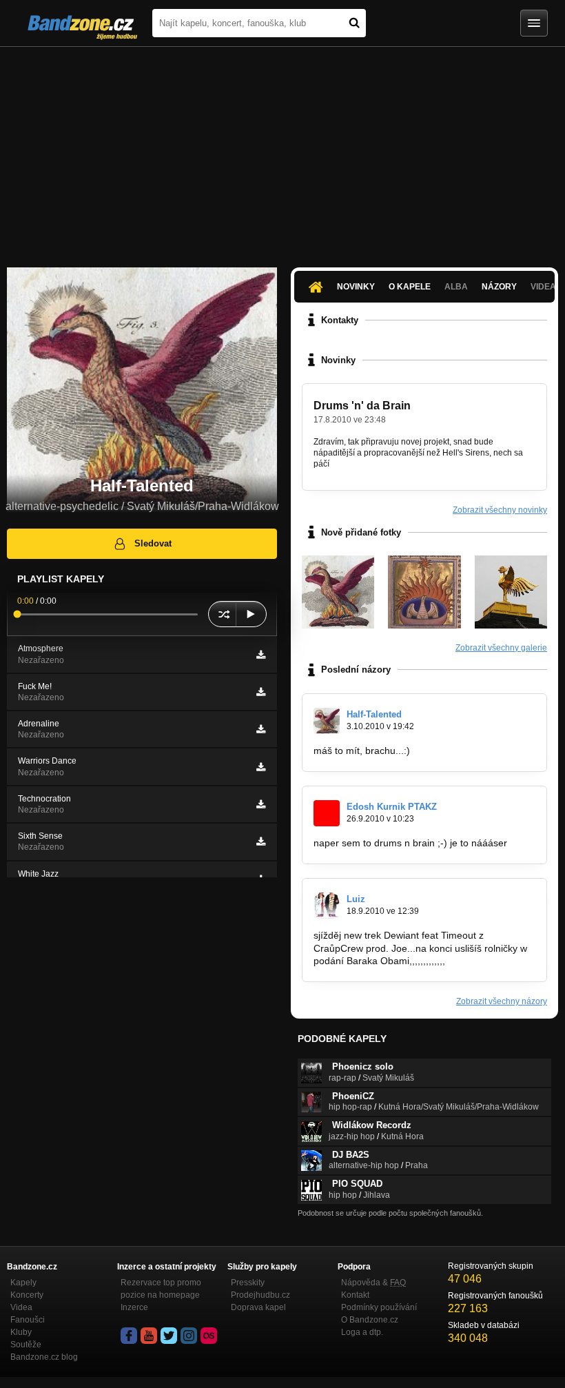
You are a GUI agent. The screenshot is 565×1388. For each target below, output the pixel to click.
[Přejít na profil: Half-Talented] (327, 721)
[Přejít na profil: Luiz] (327, 905)
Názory (499, 287)
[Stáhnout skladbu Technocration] (261, 804)
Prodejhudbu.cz (260, 1295)
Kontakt (355, 1295)
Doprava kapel (258, 1307)
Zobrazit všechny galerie (501, 648)
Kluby (21, 1332)
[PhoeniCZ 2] (424, 591)
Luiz (356, 899)
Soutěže (25, 1344)
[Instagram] (189, 1335)
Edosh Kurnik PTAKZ (392, 807)
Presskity (248, 1282)
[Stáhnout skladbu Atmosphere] (261, 655)
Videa (21, 1307)
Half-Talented (374, 714)
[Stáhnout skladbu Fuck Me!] (261, 692)
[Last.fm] (209, 1335)
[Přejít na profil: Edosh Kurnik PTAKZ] (327, 813)
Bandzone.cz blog (44, 1357)
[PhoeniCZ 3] (338, 591)
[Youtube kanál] (149, 1335)
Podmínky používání (379, 1307)
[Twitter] (169, 1335)
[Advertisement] (282, 150)
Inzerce (134, 1307)
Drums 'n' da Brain (362, 405)
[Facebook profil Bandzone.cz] (129, 1335)
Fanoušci (27, 1320)
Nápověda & (373, 1282)
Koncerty (26, 1295)
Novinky (356, 287)
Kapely (23, 1282)
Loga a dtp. (362, 1332)
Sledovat (153, 543)
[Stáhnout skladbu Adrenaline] (261, 729)
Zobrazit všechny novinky (500, 510)
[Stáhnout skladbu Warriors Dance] (261, 767)
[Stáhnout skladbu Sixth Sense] (261, 841)
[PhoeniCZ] (511, 591)
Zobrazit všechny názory (501, 1001)
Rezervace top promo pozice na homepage (161, 1289)
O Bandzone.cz (369, 1320)
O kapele (410, 287)
